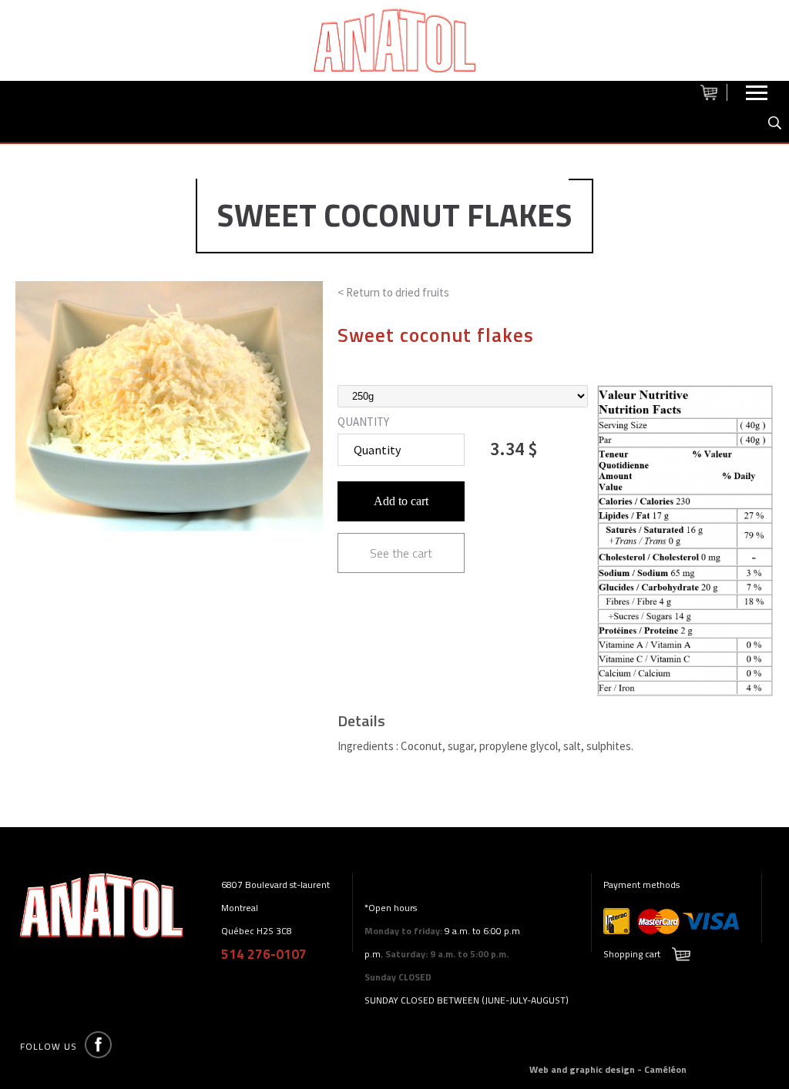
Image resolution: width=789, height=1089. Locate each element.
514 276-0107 (264, 954)
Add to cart (401, 501)
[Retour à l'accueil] (394, 40)
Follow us (48, 1046)
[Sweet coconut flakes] (685, 692)
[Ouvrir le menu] (756, 96)
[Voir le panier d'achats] (713, 92)
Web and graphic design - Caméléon (608, 1069)
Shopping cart (631, 954)
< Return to (393, 292)
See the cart (401, 553)
